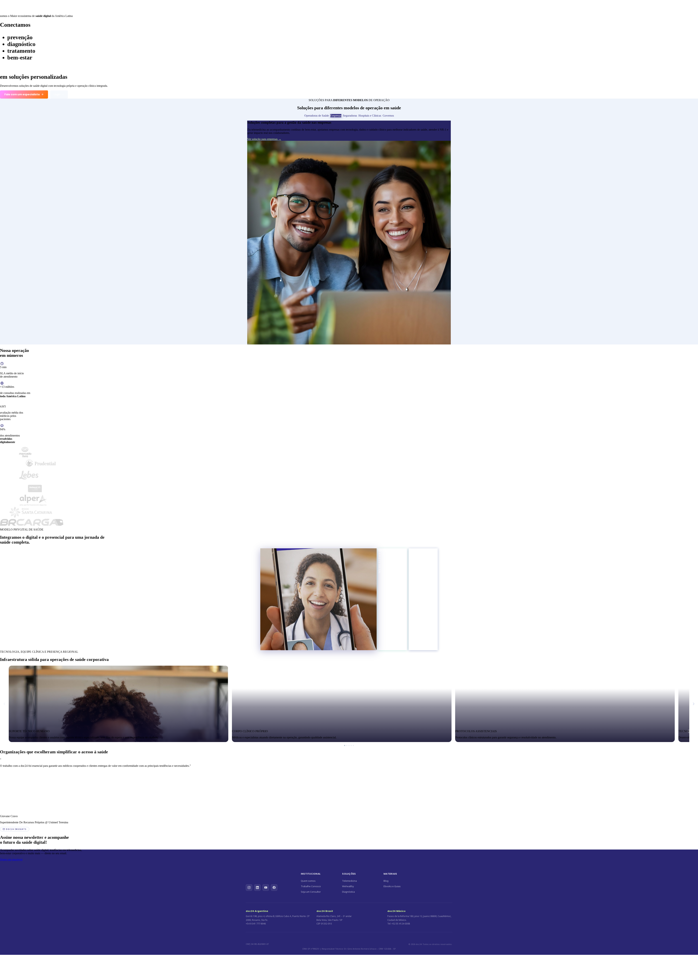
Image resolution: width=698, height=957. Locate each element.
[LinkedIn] (257, 883)
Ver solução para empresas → (264, 139)
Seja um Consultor (311, 891)
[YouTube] (265, 883)
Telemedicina (325, 5)
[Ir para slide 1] (344, 745)
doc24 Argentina (257, 911)
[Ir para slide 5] (353, 745)
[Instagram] (249, 883)
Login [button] (57, 94)
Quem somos (308, 880)
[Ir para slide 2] (346, 745)
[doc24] (46, 6)
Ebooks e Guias (392, 886)
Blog (386, 880)
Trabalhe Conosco (390, 5)
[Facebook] (274, 883)
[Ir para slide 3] (349, 745)
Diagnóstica (365, 5)
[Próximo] (693, 704)
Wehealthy (345, 5)
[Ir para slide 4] (351, 745)
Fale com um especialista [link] (22, 94)
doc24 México (396, 911)
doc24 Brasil (324, 911)
